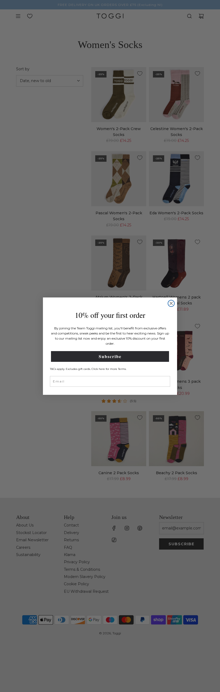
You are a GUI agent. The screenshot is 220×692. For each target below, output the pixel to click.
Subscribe (110, 356)
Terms (122, 369)
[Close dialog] (171, 303)
